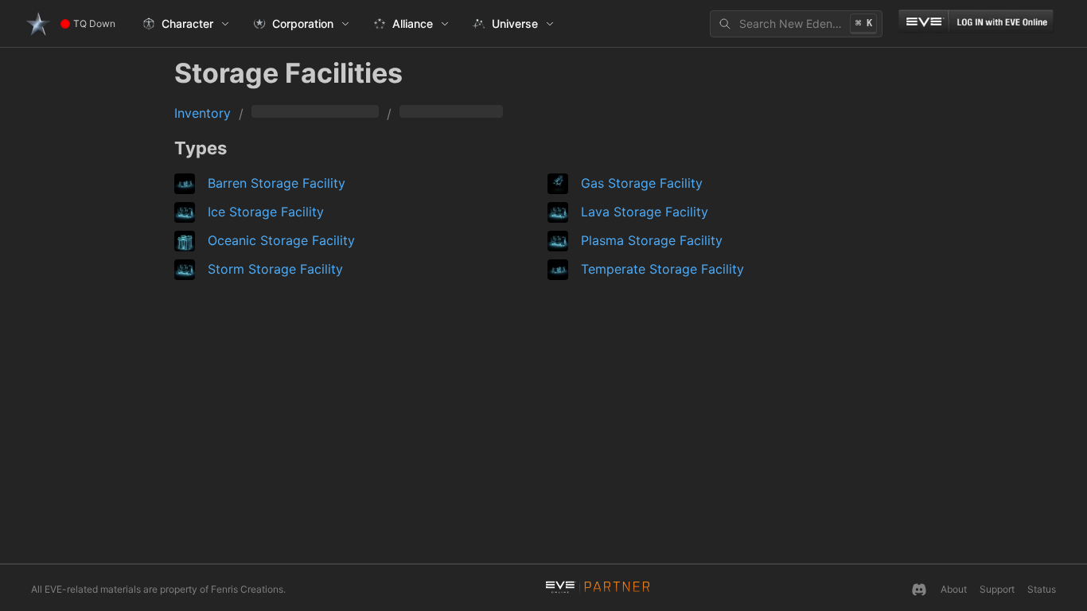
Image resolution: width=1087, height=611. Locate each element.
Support (997, 589)
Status (1041, 589)
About (954, 589)
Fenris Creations (247, 589)
